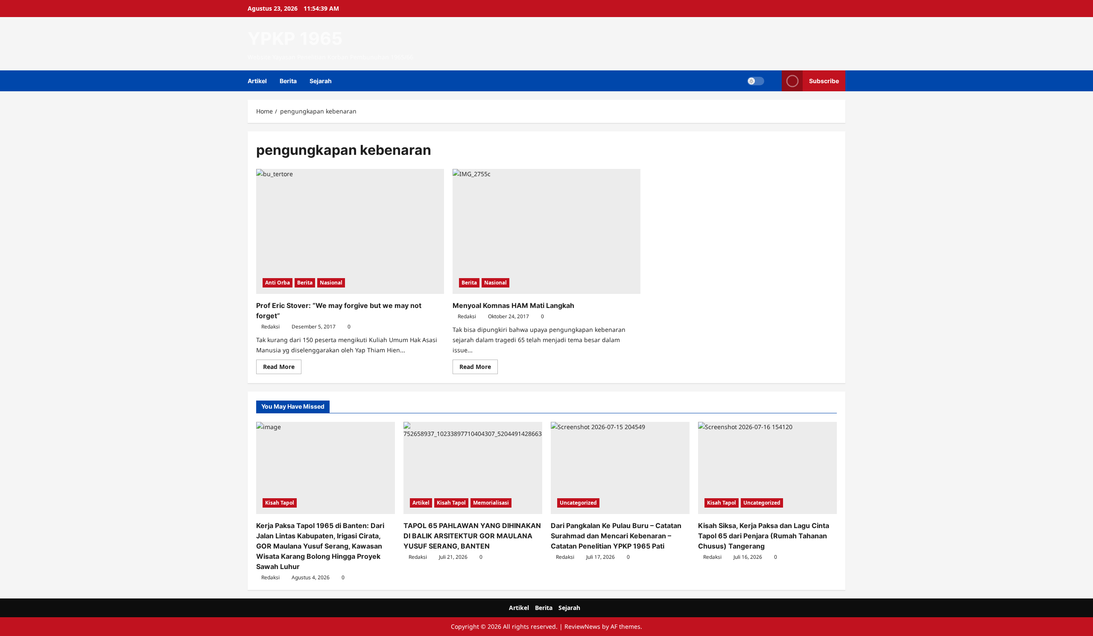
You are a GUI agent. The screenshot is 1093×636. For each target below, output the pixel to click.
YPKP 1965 (295, 38)
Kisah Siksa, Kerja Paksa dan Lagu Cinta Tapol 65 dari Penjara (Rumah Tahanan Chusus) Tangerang (763, 535)
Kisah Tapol (279, 502)
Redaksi (270, 326)
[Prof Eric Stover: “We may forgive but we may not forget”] (350, 231)
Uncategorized (578, 502)
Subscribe (824, 80)
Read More (282, 368)
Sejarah (321, 80)
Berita (288, 80)
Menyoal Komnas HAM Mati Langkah (513, 305)
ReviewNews (582, 626)
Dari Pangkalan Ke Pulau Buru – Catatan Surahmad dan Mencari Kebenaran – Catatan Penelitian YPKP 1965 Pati (616, 535)
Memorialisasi (491, 502)
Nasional (331, 282)
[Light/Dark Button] (755, 81)
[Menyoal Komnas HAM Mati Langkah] (546, 231)
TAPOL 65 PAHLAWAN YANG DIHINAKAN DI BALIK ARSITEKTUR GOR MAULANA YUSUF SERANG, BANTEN (472, 535)
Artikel (257, 80)
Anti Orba (277, 282)
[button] (773, 81)
